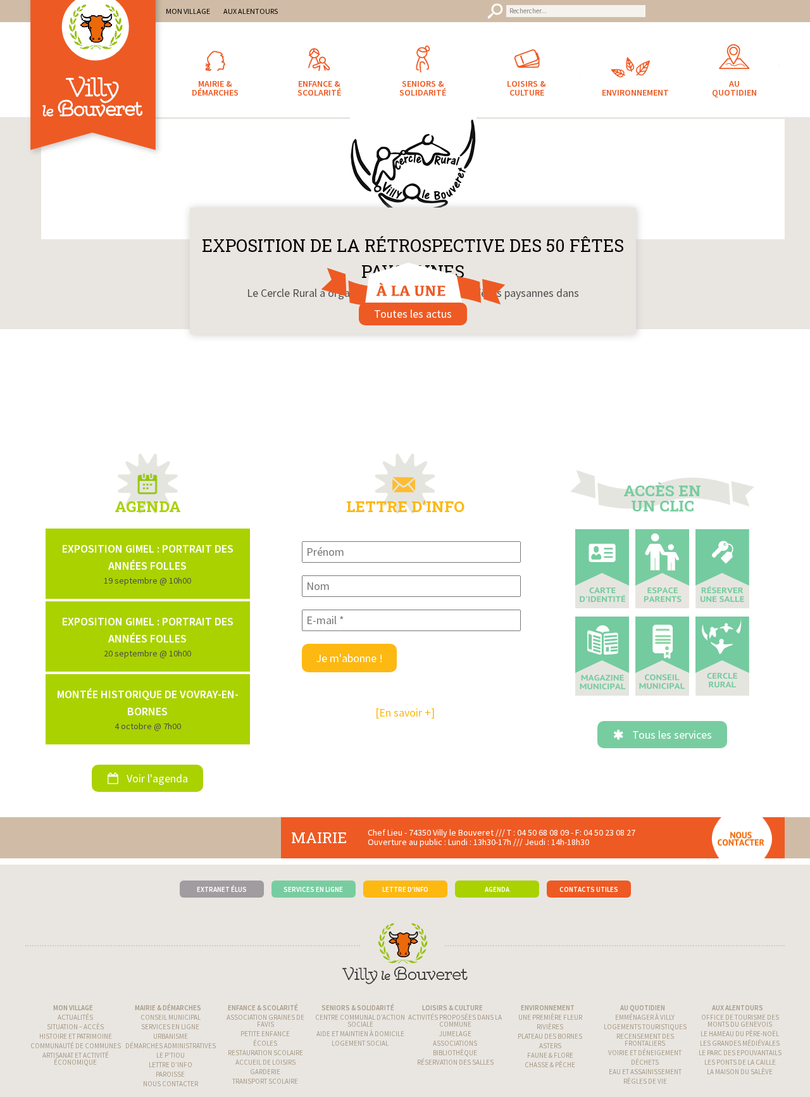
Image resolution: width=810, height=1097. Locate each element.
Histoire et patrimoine (75, 1044)
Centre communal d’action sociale (360, 1029)
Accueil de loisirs (265, 1070)
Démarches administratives (170, 1054)
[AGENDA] (497, 878)
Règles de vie (645, 1089)
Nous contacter (170, 1092)
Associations (455, 1051)
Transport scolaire (265, 1089)
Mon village (73, 1016)
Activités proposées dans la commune (455, 1029)
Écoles (265, 1051)
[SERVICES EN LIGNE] (313, 878)
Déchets (645, 1070)
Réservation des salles (455, 1070)
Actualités (75, 1025)
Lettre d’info (170, 1073)
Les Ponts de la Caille (740, 1070)
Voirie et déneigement (645, 1060)
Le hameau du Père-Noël (740, 1041)
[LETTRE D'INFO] (405, 878)
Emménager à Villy (645, 1025)
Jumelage (455, 1041)
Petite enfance (265, 1041)
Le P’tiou (170, 1063)
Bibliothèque (455, 1060)
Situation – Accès (75, 1035)
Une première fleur (550, 1025)
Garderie (265, 1079)
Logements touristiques (645, 1035)
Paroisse (170, 1082)
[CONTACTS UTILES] (589, 878)
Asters (550, 1054)
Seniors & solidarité (357, 1016)
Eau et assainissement (645, 1079)
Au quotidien (642, 1016)
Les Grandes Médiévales (740, 1051)
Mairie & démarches (168, 1016)
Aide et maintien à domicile (360, 1041)
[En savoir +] (405, 721)
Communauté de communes (75, 1054)
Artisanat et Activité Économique (75, 1067)
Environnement (548, 1016)
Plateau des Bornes (550, 1044)
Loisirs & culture (452, 1016)
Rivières (550, 1035)
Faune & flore (550, 1063)
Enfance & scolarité (263, 1016)
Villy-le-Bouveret (95, 92)
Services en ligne (170, 1035)
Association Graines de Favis (265, 1029)
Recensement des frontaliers (645, 1048)
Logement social (360, 1051)
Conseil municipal (170, 1025)
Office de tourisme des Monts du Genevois (740, 1029)
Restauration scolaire (265, 1060)
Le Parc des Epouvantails (740, 1060)
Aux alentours (737, 1016)
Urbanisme (170, 1044)
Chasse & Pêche (550, 1073)
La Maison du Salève (740, 1079)
